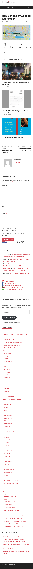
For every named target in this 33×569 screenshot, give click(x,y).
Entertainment (7, 351)
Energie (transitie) (8, 364)
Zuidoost (6, 486)
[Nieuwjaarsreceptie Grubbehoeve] (16, 127)
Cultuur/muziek (8, 361)
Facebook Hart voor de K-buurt (13, 285)
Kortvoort (6, 459)
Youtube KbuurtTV (10, 281)
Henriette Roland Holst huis (11, 431)
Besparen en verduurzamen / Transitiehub (15, 334)
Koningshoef (7, 453)
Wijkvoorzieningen (9, 396)
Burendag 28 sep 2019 (10, 513)
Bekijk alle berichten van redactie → (20, 163)
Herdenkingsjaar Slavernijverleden (13, 342)
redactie (14, 21)
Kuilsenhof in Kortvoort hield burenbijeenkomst (16, 548)
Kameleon (6, 434)
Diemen (6, 412)
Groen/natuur (7, 375)
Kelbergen (6, 442)
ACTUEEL (5, 332)
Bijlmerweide (7, 404)
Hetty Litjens (6, 268)
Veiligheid (6, 391)
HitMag (21, 567)
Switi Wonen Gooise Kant (11, 483)
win (5, 366)
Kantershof (7, 437)
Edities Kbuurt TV (10, 501)
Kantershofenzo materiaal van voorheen (12, 13)
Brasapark (6, 410)
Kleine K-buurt (8, 450)
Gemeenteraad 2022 (10, 496)
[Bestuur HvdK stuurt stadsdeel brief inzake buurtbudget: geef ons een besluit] (16, 99)
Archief (6, 494)
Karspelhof (7, 440)
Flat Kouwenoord (8, 421)
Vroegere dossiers (8, 491)
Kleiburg (6, 448)
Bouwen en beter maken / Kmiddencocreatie (16, 337)
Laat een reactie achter (23, 21)
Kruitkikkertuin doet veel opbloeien (12, 536)
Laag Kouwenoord (9, 469)
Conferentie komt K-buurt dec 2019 (13, 515)
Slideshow (5, 489)
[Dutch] (3, 242)
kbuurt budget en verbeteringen (12, 345)
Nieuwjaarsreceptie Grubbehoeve (12, 137)
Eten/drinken (7, 369)
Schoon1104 (7, 383)
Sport (5, 385)
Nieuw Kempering (9, 477)
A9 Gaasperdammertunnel (11, 402)
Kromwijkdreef (8, 461)
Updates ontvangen (9, 317)
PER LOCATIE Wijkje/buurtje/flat (12, 399)
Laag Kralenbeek (8, 472)
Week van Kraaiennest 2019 (11, 524)
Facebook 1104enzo (10, 283)
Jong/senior (7, 377)
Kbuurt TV (7, 499)
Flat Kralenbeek (8, 423)
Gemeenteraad (7, 353)
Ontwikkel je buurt (9, 507)
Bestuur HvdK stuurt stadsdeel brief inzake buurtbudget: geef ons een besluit (15, 111)
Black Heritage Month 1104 (11, 510)
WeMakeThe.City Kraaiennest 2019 (13, 526)
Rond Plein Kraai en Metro (11, 480)
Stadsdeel (6, 388)
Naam (4, 206)
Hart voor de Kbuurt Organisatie (13, 518)
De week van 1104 (9, 339)
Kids (5, 380)
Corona (6, 358)
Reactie (5, 185)
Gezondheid (7, 372)
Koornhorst (7, 456)
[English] (6, 242)
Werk (5, 394)
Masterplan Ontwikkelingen (11, 347)
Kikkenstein (7, 445)
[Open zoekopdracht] (29, 7)
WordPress (14, 567)
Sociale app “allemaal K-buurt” (13, 289)
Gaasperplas (7, 426)
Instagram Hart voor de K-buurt (13, 287)
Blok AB (6, 407)
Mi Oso (6, 475)
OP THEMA (6, 356)
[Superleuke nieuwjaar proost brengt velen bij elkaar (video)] (16, 72)
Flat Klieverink (8, 418)
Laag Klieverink (8, 467)
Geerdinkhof (7, 429)
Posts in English (9, 504)
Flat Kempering (8, 415)
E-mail (4, 213)
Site (3, 221)
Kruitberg (6, 464)
